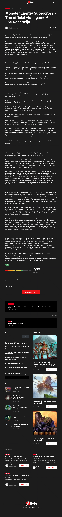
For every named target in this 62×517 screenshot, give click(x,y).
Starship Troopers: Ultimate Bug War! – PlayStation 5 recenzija (16, 358)
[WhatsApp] (38, 507)
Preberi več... (51, 369)
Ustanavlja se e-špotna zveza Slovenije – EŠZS (43, 457)
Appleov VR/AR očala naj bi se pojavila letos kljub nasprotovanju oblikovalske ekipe (30, 306)
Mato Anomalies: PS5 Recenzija (17, 323)
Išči (6, 333)
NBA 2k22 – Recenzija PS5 (14, 456)
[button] (6, 2)
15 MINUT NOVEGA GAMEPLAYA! (17, 475)
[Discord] (36, 507)
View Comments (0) (30, 292)
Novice (7, 8)
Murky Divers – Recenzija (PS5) (14, 363)
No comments (25, 8)
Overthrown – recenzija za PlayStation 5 (16, 367)
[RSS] (40, 507)
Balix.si (35, 513)
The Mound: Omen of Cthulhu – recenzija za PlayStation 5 (17, 352)
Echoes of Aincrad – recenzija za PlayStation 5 (44, 402)
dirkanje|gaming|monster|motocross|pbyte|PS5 (17, 279)
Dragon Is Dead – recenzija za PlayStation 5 (43, 439)
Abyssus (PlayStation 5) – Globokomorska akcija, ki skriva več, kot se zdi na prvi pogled (44, 364)
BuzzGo (10, 27)
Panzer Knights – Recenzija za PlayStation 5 (17, 347)
